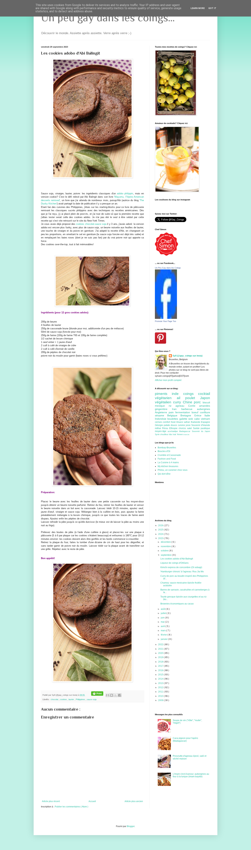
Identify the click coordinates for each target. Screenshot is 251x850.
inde (177, 394)
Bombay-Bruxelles (167, 447)
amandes (204, 405)
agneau (181, 405)
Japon (205, 398)
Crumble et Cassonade (169, 455)
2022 (161, 644)
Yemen (180, 434)
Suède (197, 428)
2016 (161, 670)
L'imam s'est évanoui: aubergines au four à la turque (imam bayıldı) (191, 775)
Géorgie (159, 425)
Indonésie (161, 418)
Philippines (81, 699)
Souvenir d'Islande (200, 425)
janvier (164, 639)
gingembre (163, 409)
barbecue (189, 409)
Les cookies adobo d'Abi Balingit (176, 558)
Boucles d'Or (164, 451)
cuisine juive (184, 425)
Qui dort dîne (164, 474)
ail (181, 398)
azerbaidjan (173, 431)
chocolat (55, 699)
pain (172, 412)
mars (163, 630)
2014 (161, 679)
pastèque (205, 428)
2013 (161, 683)
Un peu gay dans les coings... (108, 17)
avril (163, 626)
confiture (205, 412)
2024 (161, 534)
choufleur (164, 434)
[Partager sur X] (115, 695)
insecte (186, 434)
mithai (158, 428)
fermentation (183, 412)
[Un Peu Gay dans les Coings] (166, 318)
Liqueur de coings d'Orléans (174, 563)
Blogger (131, 826)
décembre (166, 542)
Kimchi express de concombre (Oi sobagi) (181, 567)
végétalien (164, 402)
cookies (63, 699)
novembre (166, 546)
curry (178, 402)
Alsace (180, 422)
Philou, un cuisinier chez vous (172, 470)
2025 (161, 529)
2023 (161, 538)
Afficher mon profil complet (168, 380)
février (164, 634)
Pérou (165, 428)
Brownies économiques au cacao (177, 603)
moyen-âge (161, 431)
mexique (162, 405)
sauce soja (91, 699)
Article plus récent (51, 801)
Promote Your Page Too (165, 321)
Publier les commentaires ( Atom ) (71, 806)
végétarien (166, 398)
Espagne (205, 422)
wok (191, 418)
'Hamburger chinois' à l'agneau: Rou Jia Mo (182, 571)
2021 (161, 649)
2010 (161, 696)
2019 (161, 657)
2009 (161, 700)
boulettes (173, 418)
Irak (175, 434)
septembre (166, 555)
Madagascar (185, 431)
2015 (161, 674)
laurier (72, 699)
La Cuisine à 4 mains (168, 462)
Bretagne (187, 415)
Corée (193, 405)
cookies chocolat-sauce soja (91, 224)
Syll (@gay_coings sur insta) (187, 355)
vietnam (205, 418)
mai (163, 622)
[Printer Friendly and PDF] (97, 695)
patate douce (171, 425)
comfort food (169, 422)
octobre (165, 550)
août (163, 609)
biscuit (206, 402)
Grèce (199, 415)
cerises (159, 422)
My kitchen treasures (168, 466)
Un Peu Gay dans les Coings (168, 268)
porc (198, 402)
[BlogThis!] (111, 695)
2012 (161, 687)
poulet (192, 398)
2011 (161, 691)
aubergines (203, 409)
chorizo (183, 428)
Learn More (198, 8)
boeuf (196, 412)
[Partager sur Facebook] (119, 695)
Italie (207, 415)
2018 (161, 661)
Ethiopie (174, 428)
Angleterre (162, 412)
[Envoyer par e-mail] (107, 695)
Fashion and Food (167, 459)
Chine (188, 402)
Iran (176, 409)
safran (187, 422)
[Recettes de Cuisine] (166, 255)
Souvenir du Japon (201, 431)
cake (197, 418)
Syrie (157, 434)
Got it (212, 8)
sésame (161, 415)
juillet (164, 613)
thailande (196, 422)
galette (183, 418)
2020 (161, 653)
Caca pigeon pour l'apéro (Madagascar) (185, 739)
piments (163, 394)
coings (190, 394)
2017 (161, 666)
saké (190, 428)
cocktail (204, 394)
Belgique (173, 415)
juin (163, 617)
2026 (161, 525)
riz (172, 405)
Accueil (92, 801)
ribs (171, 434)
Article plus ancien (134, 801)
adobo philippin (125, 193)
